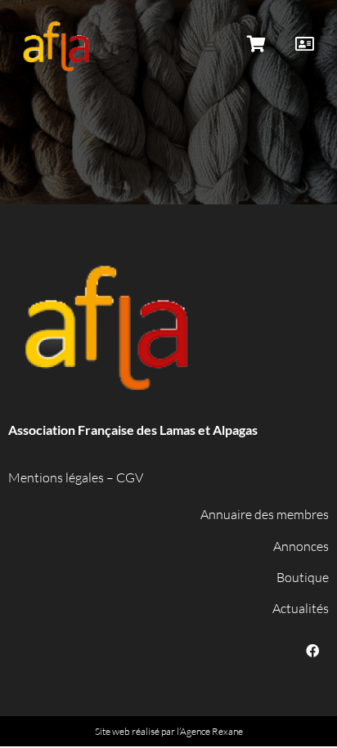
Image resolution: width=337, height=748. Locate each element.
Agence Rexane (211, 731)
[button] (209, 46)
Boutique (302, 577)
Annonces (301, 546)
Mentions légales (56, 477)
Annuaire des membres (264, 514)
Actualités (300, 608)
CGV (129, 477)
